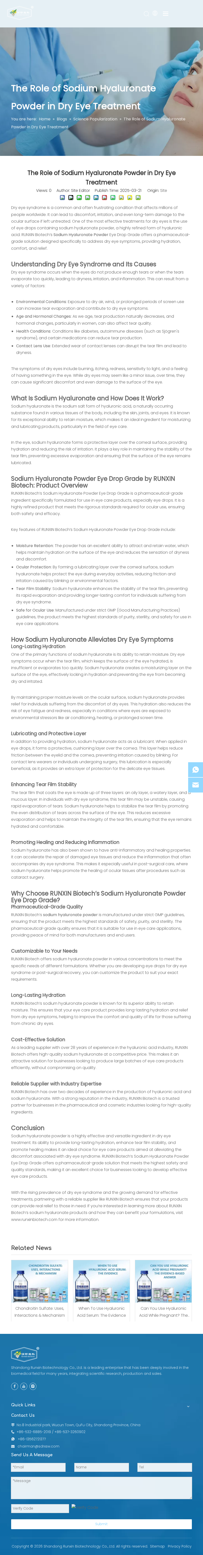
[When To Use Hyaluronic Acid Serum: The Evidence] (101, 1281)
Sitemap (157, 1546)
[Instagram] (32, 1386)
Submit (101, 1523)
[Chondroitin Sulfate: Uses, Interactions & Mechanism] (39, 1281)
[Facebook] (14, 1386)
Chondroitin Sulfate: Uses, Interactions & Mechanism (40, 1312)
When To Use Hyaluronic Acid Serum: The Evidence (101, 1312)
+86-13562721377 (32, 1439)
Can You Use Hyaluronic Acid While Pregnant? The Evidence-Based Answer (163, 1312)
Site (163, 190)
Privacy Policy (180, 1546)
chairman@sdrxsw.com (38, 1446)
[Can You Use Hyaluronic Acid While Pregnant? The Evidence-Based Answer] (163, 1281)
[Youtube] (23, 1386)
